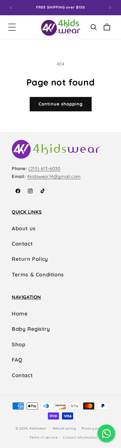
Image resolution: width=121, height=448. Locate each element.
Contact (22, 243)
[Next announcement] (110, 7)
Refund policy (64, 428)
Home (20, 313)
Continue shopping (60, 104)
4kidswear (37, 428)
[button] (12, 27)
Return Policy (30, 259)
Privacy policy (94, 428)
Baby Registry (31, 328)
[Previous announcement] (10, 7)
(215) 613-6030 (44, 168)
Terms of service (43, 437)
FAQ (17, 359)
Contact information (80, 437)
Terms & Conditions (38, 274)
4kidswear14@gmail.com (54, 176)
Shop (18, 344)
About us (24, 228)
